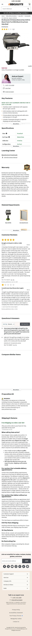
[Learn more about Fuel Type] (9, 137)
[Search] (28, 9)
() (13, 29)
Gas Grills (20, 16)
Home (3, 16)
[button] (16, 574)
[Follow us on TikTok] (23, 566)
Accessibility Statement (16, 612)
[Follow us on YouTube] (12, 566)
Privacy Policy (16, 609)
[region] (16, 50)
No (13, 280)
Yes (11, 280)
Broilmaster (5, 26)
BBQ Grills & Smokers (11, 16)
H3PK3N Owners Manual (10, 157)
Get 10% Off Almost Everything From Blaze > (16, 13)
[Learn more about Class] (6, 133)
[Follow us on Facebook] (4, 566)
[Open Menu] (2, 4)
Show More (16, 123)
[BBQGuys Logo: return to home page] (16, 4)
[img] (16, 49)
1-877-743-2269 (16, 1)
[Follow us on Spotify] (27, 566)
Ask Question (25, 324)
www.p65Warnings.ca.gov (9, 409)
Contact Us (16, 621)
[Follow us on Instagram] (16, 566)
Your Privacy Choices (15, 615)
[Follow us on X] (8, 566)
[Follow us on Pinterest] (19, 566)
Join (26, 561)
